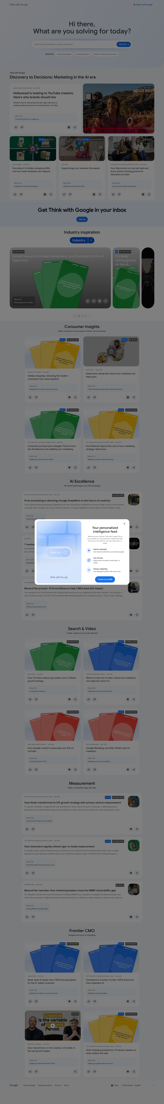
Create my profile (105, 579)
